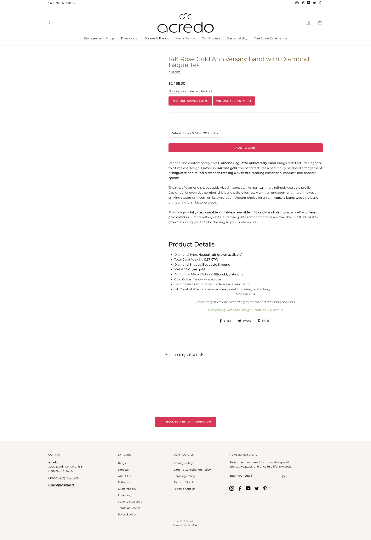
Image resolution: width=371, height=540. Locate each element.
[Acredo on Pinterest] (265, 488)
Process (123, 469)
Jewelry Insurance (130, 501)
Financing (125, 495)
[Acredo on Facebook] (240, 488)
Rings (122, 463)
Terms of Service (129, 507)
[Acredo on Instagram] (231, 488)
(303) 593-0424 (68, 478)
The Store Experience (270, 38)
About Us (124, 476)
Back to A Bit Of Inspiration (188, 421)
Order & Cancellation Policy (192, 469)
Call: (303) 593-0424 (61, 2)
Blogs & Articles (184, 488)
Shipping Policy (184, 476)
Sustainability (237, 38)
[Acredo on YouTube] (248, 488)
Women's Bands (156, 38)
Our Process (211, 38)
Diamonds (129, 38)
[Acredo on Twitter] (256, 488)
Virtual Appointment (234, 100)
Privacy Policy (183, 463)
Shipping (174, 91)
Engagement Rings (99, 38)
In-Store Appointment (190, 100)
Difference (125, 482)
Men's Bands (185, 38)
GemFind (192, 525)
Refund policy (127, 514)
